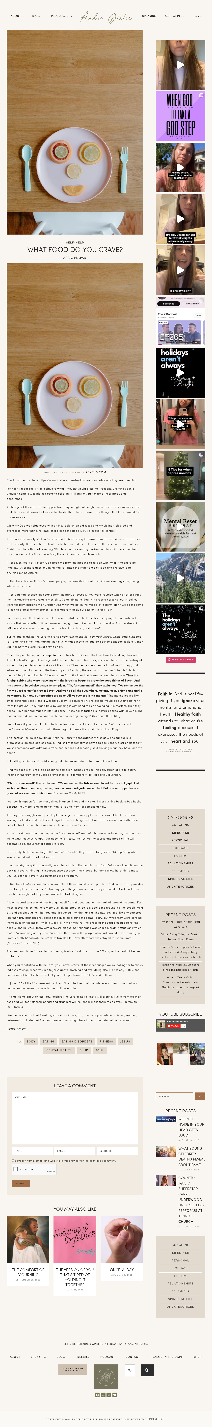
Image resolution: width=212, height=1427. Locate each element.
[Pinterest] (103, 1395)
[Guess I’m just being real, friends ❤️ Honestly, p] (180, 424)
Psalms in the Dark (167, 1357)
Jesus (125, 1041)
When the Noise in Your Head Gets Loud (191, 1127)
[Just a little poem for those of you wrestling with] (180, 219)
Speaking (149, 16)
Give (198, 16)
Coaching (180, 824)
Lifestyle (180, 832)
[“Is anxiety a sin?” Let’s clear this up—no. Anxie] (180, 270)
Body (31, 1041)
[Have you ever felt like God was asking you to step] (180, 116)
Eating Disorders (77, 1041)
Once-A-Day (122, 1270)
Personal (180, 840)
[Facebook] (97, 1395)
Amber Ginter (106, 17)
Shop (197, 1357)
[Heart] (114, 1395)
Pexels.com (96, 472)
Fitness (106, 1041)
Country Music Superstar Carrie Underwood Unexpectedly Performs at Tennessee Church (180, 952)
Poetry (180, 855)
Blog (36, 16)
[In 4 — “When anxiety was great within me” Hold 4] (180, 167)
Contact (133, 1357)
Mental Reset (175, 16)
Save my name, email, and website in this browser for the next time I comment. (65, 1161)
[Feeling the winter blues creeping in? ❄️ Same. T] (180, 475)
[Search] (200, 1096)
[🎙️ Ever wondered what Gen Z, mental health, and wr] (180, 321)
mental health (59, 1050)
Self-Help (75, 242)
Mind (84, 1050)
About (16, 16)
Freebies (83, 1357)
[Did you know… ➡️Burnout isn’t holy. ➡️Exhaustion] (180, 65)
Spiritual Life (180, 878)
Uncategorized (180, 886)
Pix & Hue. (157, 1419)
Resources (59, 16)
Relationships (180, 863)
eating (48, 1041)
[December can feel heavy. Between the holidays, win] (180, 629)
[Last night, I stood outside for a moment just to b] (180, 373)
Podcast (180, 848)
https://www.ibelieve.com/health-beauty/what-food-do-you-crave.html (88, 480)
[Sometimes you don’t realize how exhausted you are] (180, 527)
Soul (99, 1050)
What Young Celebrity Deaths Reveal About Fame (191, 1157)
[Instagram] (108, 1395)
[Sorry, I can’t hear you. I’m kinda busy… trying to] (180, 578)
